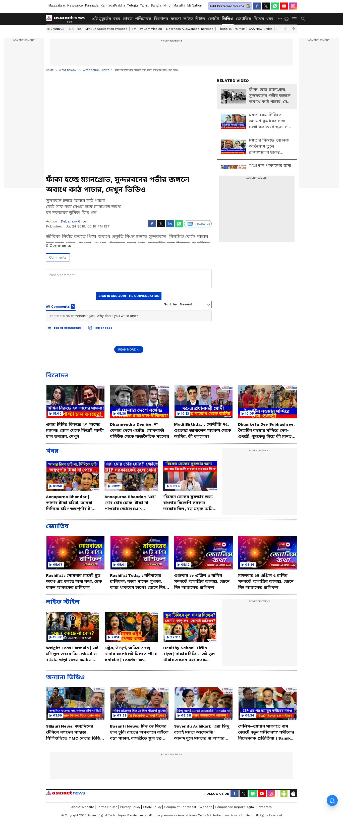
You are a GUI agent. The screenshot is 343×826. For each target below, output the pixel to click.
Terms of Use (107, 807)
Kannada (91, 5)
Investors (265, 807)
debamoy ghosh (75, 221)
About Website (82, 807)
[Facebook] (257, 6)
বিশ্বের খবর (263, 18)
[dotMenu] (280, 19)
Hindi (167, 5)
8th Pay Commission (147, 29)
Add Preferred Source (227, 6)
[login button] (287, 19)
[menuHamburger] (294, 19)
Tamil (144, 5)
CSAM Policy (152, 807)
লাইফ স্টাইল (194, 18)
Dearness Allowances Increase (189, 29)
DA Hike (75, 29)
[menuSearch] (303, 19)
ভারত (128, 18)
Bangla (156, 5)
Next (293, 29)
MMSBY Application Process (106, 29)
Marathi (179, 5)
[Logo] (67, 19)
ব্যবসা (175, 18)
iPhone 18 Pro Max (231, 29)
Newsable (75, 5)
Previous (286, 29)
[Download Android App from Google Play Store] (284, 793)
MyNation (194, 5)
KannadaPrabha (112, 5)
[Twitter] (266, 6)
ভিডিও (228, 18)
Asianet (65, 793)
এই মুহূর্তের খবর (106, 18)
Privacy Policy (130, 807)
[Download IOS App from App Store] (293, 793)
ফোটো (213, 18)
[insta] (293, 6)
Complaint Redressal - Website (188, 807)
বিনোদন (161, 18)
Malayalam (56, 5)
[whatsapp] (275, 6)
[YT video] (284, 6)
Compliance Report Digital (235, 807)
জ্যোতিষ (243, 18)
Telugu (132, 5)
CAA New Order (260, 29)
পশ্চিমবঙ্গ (143, 18)
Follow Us (202, 223)
